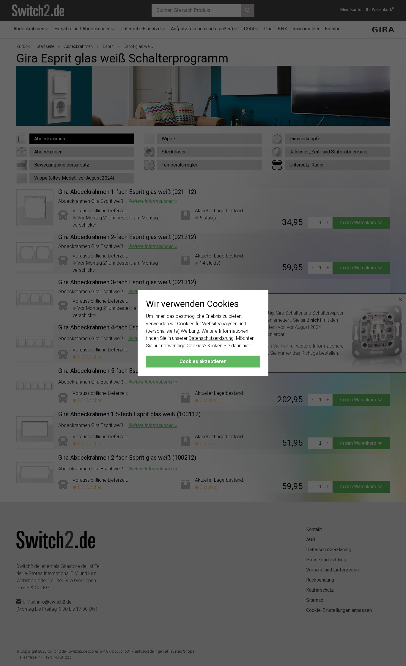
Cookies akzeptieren (203, 361)
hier (246, 345)
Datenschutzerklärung (211, 338)
